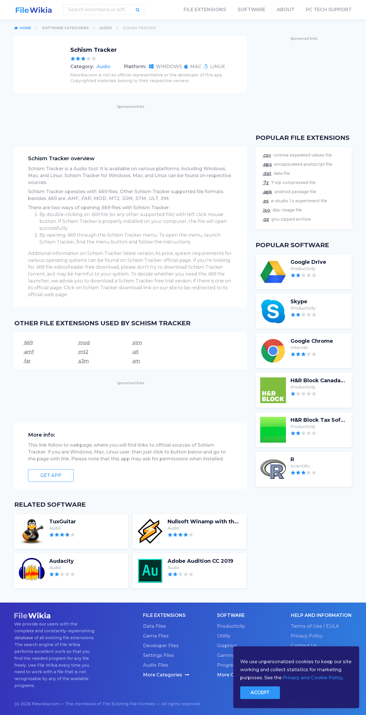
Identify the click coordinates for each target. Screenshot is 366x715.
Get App (50, 475)
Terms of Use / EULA (315, 626)
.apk (267, 192)
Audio (103, 66)
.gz (265, 219)
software (251, 9)
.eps (267, 164)
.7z (265, 182)
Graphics (227, 645)
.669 (28, 342)
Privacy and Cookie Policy (312, 677)
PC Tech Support (329, 9)
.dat (266, 173)
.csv (266, 155)
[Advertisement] (130, 123)
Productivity (231, 626)
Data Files (154, 626)
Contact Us (304, 645)
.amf (28, 351)
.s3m (83, 361)
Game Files (156, 636)
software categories (65, 28)
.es (265, 201)
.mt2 (83, 351)
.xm (136, 361)
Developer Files (161, 645)
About (286, 9)
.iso (266, 210)
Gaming (226, 655)
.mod (84, 342)
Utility (223, 636)
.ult (135, 351)
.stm (137, 342)
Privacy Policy (307, 636)
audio (106, 28)
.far (27, 361)
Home (25, 28)
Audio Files (155, 665)
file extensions (205, 9)
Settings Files (158, 655)
